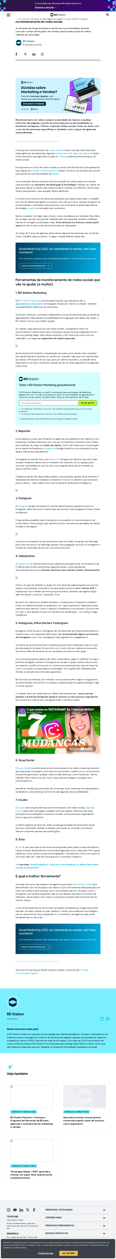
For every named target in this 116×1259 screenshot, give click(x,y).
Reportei (55, 459)
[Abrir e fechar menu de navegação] (8, 14)
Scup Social (24, 768)
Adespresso (24, 563)
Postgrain (23, 506)
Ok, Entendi (68, 1253)
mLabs (21, 807)
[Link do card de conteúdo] (31, 1107)
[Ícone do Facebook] (34, 1210)
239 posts (12, 1018)
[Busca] (107, 15)
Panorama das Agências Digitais (73, 153)
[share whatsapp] (43, 54)
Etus (20, 847)
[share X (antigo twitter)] (26, 54)
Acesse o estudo (44, 7)
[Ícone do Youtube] (15, 1210)
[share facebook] (18, 54)
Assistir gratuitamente (33, 265)
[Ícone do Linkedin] (21, 1210)
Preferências (45, 1253)
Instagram (48, 448)
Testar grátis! (88, 403)
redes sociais (56, 150)
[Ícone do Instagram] (8, 1210)
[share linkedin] (35, 54)
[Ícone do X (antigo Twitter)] (27, 1210)
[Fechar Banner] (113, 4)
